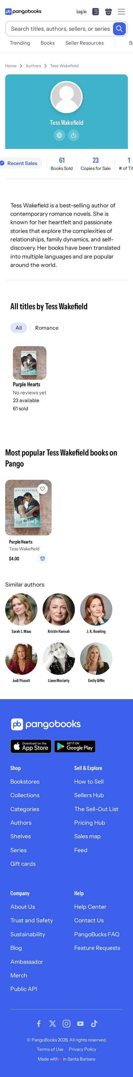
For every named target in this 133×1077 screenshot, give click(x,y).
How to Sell (89, 781)
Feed (80, 850)
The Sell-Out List (96, 809)
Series (18, 850)
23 (96, 160)
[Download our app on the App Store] (31, 746)
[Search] (119, 28)
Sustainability (27, 934)
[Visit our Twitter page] (52, 1024)
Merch (18, 975)
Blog (16, 947)
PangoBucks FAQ (96, 934)
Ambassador (26, 961)
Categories (24, 809)
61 (62, 160)
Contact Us (89, 920)
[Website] (59, 135)
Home (10, 65)
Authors (33, 65)
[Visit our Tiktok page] (94, 1024)
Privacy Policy (82, 1049)
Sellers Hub (89, 795)
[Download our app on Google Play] (75, 746)
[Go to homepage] (23, 11)
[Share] (73, 135)
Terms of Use (50, 1049)
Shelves (20, 836)
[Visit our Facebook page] (39, 1024)
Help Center (90, 906)
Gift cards (23, 863)
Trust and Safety (31, 920)
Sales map (87, 836)
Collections (24, 795)
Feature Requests (97, 947)
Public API (23, 988)
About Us (22, 906)
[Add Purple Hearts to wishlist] (42, 489)
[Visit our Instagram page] (66, 1024)
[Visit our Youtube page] (80, 1024)
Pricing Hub (89, 822)
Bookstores (24, 781)
